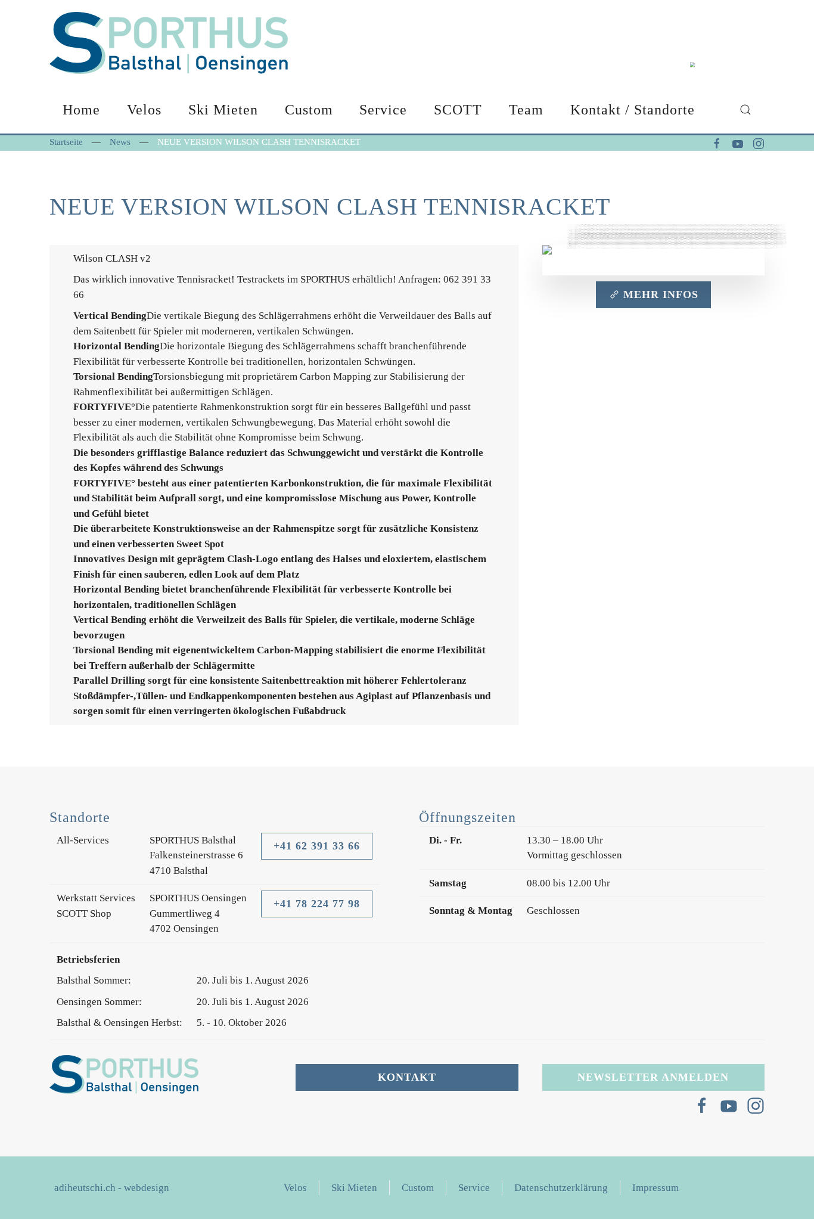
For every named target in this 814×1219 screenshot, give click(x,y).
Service (383, 109)
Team (526, 109)
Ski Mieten (223, 109)
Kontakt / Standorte (632, 109)
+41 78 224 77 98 (317, 904)
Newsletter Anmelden (653, 1077)
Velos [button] (144, 109)
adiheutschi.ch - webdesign (111, 1187)
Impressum (655, 1187)
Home (81, 109)
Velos (295, 1187)
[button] (745, 110)
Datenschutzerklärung (561, 1187)
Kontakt (407, 1077)
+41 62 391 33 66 (317, 846)
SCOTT (458, 109)
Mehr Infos (660, 294)
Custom (309, 109)
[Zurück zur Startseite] (168, 43)
